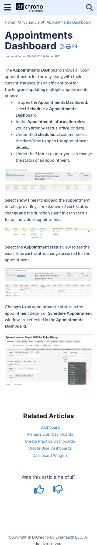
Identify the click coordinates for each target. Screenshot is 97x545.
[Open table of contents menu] (9, 6)
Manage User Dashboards (50, 434)
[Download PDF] (62, 46)
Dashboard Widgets (50, 455)
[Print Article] (68, 46)
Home (10, 22)
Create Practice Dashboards (50, 441)
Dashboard (50, 427)
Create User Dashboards (50, 448)
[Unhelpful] (58, 491)
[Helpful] (40, 491)
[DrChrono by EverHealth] (29, 4)
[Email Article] (74, 46)
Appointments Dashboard (69, 22)
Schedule (31, 22)
